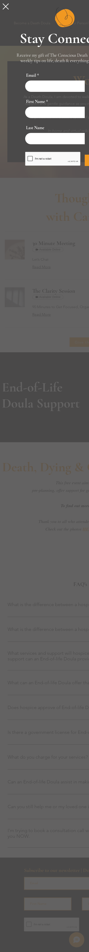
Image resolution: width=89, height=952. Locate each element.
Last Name (35, 128)
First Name (35, 101)
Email (31, 75)
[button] (6, 6)
